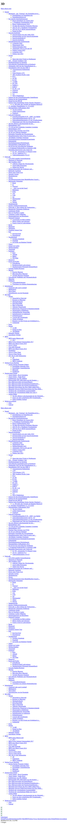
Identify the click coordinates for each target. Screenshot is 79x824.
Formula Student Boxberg (16, 268)
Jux (13, 197)
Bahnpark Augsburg (14, 171)
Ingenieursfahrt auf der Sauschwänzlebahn (25, 36)
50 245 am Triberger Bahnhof (17, 132)
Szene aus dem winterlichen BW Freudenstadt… (27, 398)
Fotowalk (7, 157)
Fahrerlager (15, 359)
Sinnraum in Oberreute (15, 160)
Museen (10, 270)
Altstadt (14, 254)
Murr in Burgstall (17, 305)
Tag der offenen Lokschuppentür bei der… (21, 123)
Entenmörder (12, 141)
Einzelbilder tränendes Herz (20, 366)
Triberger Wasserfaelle (19, 307)
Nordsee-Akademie (18, 239)
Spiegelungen (9, 286)
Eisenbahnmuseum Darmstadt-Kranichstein (21, 139)
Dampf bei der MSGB (15, 101)
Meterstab (15, 370)
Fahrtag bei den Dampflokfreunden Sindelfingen (23, 97)
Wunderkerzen (12, 176)
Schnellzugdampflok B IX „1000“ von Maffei (26, 116)
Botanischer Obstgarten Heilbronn (18, 209)
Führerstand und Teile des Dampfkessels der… (26, 122)
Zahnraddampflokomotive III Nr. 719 (23, 118)
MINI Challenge (17, 361)
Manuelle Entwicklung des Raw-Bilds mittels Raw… (24, 387)
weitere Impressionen (18, 111)
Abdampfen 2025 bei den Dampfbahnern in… (22, 66)
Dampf (7, 12)
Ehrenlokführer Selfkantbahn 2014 (19, 144)
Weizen (14, 202)
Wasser (10, 296)
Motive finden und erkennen (21, 221)
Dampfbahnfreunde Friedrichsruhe (18, 41)
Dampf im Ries (17, 31)
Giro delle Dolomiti (14, 347)
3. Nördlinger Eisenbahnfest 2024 (22, 22)
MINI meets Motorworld (16, 338)
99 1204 (14, 83)
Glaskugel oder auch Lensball (17, 288)
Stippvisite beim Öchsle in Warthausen (24, 59)
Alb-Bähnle (15, 331)
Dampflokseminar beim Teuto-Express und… (22, 136)
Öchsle (10, 55)
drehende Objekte (13, 333)
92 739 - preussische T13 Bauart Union (24, 151)
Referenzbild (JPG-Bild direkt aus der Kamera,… (23, 380)
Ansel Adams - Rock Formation (18, 375)
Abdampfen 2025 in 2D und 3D (22, 48)
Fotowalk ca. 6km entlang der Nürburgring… (22, 207)
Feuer (10, 324)
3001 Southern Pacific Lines (21, 75)
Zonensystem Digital (11, 373)
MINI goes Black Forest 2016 (17, 343)
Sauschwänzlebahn (14, 33)
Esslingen (11, 251)
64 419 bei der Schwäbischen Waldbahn (20, 146)
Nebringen (11, 228)
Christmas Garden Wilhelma (17, 214)
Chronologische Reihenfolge (21, 69)
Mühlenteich (12, 289)
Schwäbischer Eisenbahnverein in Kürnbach (21, 64)
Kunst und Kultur (13, 261)
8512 (13, 76)
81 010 (14, 80)
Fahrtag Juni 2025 (17, 54)
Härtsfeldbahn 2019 (14, 129)
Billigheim (15, 190)
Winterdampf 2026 (18, 45)
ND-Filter (15, 258)
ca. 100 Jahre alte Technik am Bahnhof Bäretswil (27, 104)
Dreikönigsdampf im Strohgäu (17, 62)
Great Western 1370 (18, 73)
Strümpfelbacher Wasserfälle (21, 312)
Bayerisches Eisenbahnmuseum (18, 19)
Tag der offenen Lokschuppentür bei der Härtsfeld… (28, 396)
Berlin (10, 225)
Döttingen (11, 281)
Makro (14, 256)
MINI (6, 336)
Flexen (10, 178)
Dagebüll (15, 240)
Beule (14, 183)
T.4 (13, 94)
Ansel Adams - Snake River (16, 377)
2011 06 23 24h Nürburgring (17, 356)
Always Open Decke (14, 354)
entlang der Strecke (18, 167)
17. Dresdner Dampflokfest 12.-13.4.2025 (21, 106)
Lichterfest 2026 (17, 43)
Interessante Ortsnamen (15, 181)
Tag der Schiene (17, 109)
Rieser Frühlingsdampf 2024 (21, 24)
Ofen (10, 403)
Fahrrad (10, 405)
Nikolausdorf (16, 199)
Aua (13, 193)
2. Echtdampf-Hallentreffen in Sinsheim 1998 (22, 148)
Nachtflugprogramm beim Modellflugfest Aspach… (24, 179)
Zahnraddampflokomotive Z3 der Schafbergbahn (27, 120)
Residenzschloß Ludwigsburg (21, 265)
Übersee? (15, 186)
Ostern (10, 244)
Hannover (11, 260)
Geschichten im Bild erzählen (21, 219)
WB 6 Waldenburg (18, 96)
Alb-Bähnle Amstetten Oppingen (18, 137)
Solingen (15, 92)
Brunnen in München (18, 300)
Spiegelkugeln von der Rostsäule (18, 293)
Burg (13, 253)
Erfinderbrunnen (17, 315)
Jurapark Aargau (13, 174)
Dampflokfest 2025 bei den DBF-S (19, 68)
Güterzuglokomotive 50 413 (20, 155)
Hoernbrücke (16, 235)
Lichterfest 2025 (17, 52)
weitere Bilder (12, 394)
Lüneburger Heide (14, 211)
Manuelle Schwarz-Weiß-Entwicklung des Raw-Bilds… (25, 389)
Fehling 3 (15, 85)
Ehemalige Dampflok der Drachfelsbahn (20, 134)
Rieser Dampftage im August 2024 (22, 20)
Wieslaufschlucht (17, 302)
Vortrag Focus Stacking (12, 363)
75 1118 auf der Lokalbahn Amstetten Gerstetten (23, 127)
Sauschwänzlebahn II (18, 38)
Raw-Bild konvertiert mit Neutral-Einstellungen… (23, 385)
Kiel (9, 232)
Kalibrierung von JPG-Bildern (17, 378)
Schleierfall (15, 322)
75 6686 (14, 82)
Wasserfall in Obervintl (19, 298)
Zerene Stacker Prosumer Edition (18, 364)
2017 (13, 340)
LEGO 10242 (12, 345)
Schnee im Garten (13, 246)
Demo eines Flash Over (15, 172)
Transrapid (11, 249)
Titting (14, 200)
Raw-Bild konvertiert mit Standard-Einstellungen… (24, 384)
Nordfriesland (12, 237)
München (11, 279)
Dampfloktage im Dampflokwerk (22, 15)
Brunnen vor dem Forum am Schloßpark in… (26, 321)
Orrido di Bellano (17, 319)
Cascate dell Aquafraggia (20, 317)
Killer (14, 192)
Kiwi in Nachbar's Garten (16, 212)
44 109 (14, 78)
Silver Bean (12, 291)
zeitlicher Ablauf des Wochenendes (23, 164)
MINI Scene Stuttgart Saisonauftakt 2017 (21, 342)
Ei (13, 185)
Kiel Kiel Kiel (16, 233)
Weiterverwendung (10, 401)
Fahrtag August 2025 (18, 50)
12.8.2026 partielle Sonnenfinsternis (19, 158)
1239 (13, 71)
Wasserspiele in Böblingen (20, 310)
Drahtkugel (15, 371)
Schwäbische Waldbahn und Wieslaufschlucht (22, 277)
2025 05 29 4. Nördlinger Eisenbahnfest (24, 27)
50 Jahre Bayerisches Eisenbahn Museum (25, 26)
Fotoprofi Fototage (14, 218)
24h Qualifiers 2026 (14, 162)
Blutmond (11, 226)
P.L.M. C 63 (16, 89)
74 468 (14, 328)
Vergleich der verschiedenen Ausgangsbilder (21, 391)
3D (13, 357)
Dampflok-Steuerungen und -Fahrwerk (20, 150)
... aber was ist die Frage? (20, 188)
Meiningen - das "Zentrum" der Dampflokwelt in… (24, 13)
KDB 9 (14, 87)
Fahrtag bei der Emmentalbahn (17, 99)
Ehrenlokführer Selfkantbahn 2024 (19, 108)
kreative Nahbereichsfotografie (17, 205)
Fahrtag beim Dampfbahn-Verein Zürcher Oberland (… (25, 102)
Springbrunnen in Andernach (21, 314)
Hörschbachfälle (17, 303)
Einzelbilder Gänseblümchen (21, 368)
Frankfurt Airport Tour (15, 230)
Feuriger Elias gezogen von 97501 (18, 130)
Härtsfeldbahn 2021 (14, 125)
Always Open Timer (14, 352)
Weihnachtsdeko (13, 247)
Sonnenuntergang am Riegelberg (18, 216)
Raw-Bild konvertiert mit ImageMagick (20, 382)
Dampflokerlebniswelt (19, 17)
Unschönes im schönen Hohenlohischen (24, 284)
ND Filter (8, 295)
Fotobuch (15, 113)
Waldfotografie (13, 204)
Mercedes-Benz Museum (20, 274)
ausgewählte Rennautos (19, 165)
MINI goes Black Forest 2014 (17, 349)
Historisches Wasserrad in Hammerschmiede (25, 308)
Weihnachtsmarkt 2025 (19, 47)
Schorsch (15, 90)
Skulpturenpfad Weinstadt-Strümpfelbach (24, 267)
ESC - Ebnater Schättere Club (17, 61)
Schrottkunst (16, 263)
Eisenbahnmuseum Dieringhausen (18, 143)
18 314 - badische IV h (19, 153)
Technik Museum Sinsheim (20, 275)
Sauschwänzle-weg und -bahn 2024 (23, 34)
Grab (13, 195)
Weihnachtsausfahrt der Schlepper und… (20, 169)
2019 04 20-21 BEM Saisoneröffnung (23, 29)
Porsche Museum (17, 272)
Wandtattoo (11, 350)
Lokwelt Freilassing (14, 115)
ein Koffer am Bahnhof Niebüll (21, 242)
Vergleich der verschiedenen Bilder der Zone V (22, 392)
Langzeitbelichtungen (18, 282)
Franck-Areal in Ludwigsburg (21, 223)
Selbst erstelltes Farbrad (19, 399)
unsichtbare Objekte (14, 335)
